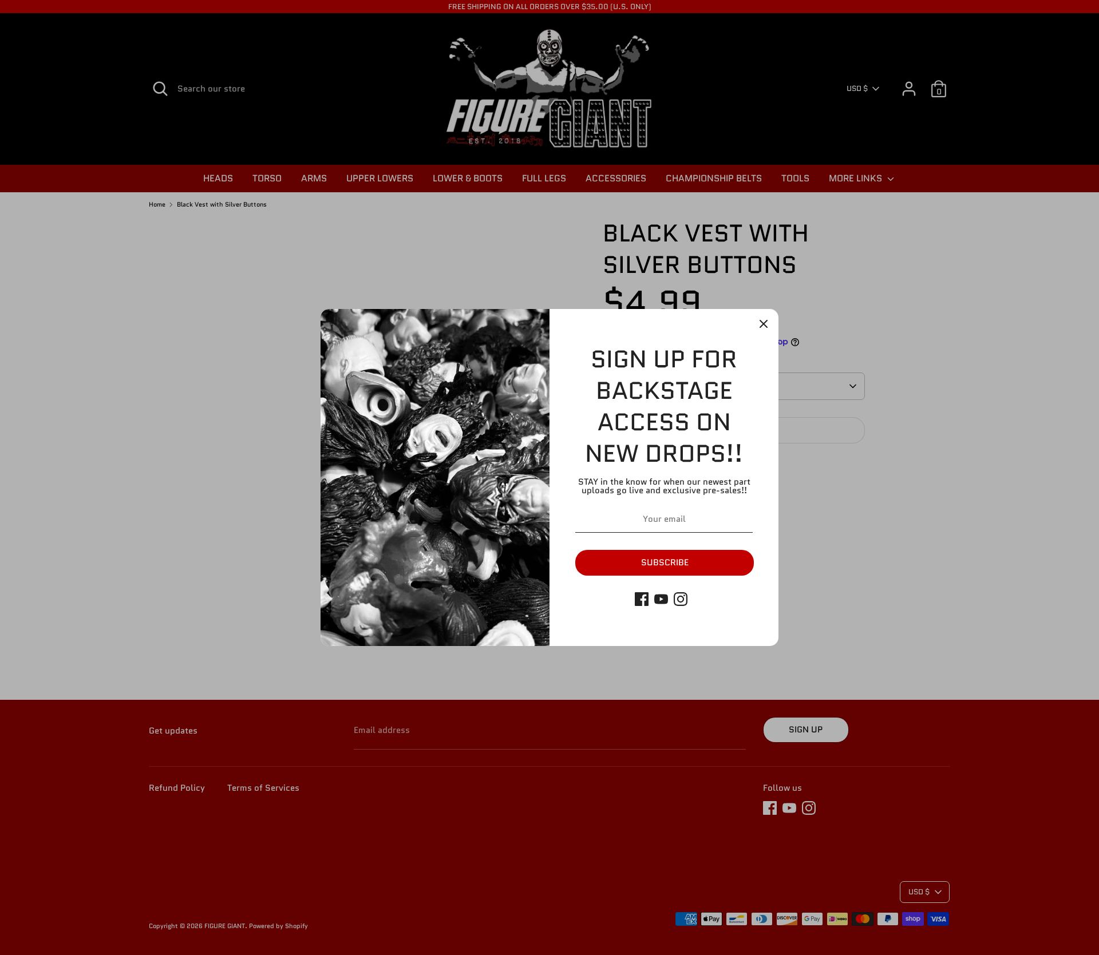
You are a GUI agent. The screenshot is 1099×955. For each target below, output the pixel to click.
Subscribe (665, 562)
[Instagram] (680, 599)
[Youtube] (661, 599)
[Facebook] (642, 599)
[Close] (763, 323)
